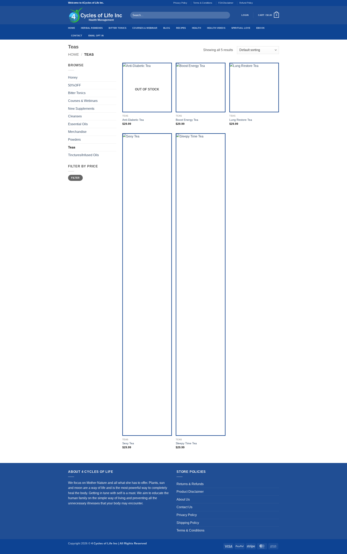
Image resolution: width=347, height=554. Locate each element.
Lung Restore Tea (240, 119)
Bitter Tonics (117, 28)
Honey (73, 77)
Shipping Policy (188, 522)
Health (196, 28)
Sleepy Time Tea (186, 443)
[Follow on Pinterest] (277, 3)
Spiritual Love (240, 28)
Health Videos (216, 28)
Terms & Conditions (202, 3)
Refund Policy (246, 3)
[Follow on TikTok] (265, 3)
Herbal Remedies (92, 28)
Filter (75, 177)
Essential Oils (78, 124)
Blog (166, 28)
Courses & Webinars (83, 100)
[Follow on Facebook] (257, 3)
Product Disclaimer (190, 491)
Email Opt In (96, 35)
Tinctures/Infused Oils (83, 155)
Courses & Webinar (144, 28)
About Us (183, 499)
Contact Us (184, 507)
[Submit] (226, 15)
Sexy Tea (128, 443)
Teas (71, 147)
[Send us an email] (273, 3)
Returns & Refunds (190, 484)
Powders (74, 139)
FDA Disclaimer (225, 3)
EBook (260, 28)
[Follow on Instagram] (261, 3)
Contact (76, 35)
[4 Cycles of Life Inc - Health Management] (96, 15)
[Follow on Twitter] (269, 3)
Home (71, 28)
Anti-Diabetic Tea (133, 119)
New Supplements (81, 108)
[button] (245, 15)
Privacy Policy (180, 3)
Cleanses (75, 116)
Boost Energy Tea (187, 119)
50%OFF (74, 85)
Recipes (181, 28)
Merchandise (77, 131)
